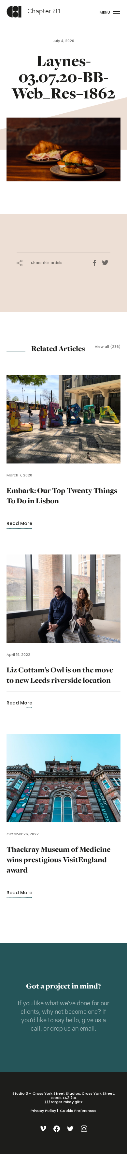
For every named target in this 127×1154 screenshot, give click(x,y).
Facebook (96, 263)
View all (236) (107, 347)
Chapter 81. (45, 11)
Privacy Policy (43, 1110)
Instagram (84, 1129)
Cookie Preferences (78, 1110)
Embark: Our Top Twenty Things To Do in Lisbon (62, 500)
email (87, 1029)
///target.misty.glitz (64, 1101)
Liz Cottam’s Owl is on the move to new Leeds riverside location (60, 679)
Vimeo (43, 1129)
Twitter (106, 263)
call (35, 1029)
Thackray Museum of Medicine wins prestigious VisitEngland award (58, 863)
